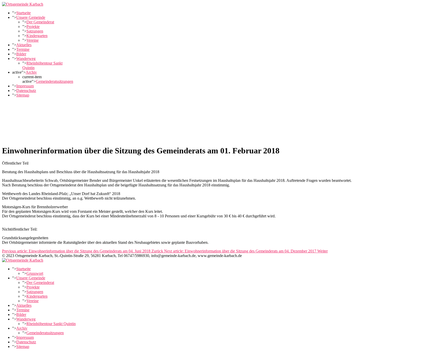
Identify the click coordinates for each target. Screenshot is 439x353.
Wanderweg (26, 58)
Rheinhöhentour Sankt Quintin (51, 324)
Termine (22, 49)
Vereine (32, 40)
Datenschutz (26, 90)
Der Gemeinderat (40, 22)
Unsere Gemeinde (30, 17)
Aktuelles (24, 45)
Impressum (25, 86)
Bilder (21, 54)
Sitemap (22, 95)
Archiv (31, 72)
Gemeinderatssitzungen (54, 81)
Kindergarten (37, 36)
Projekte (33, 26)
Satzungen (34, 31)
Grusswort (34, 273)
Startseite (23, 13)
